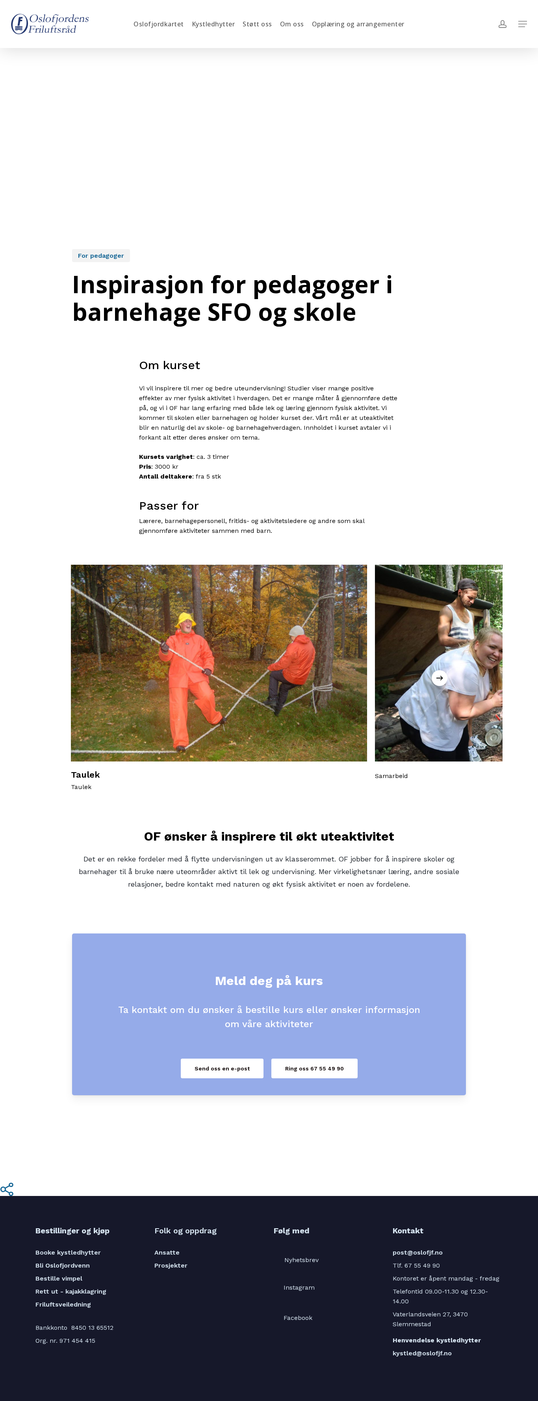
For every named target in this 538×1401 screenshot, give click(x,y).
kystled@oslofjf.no (422, 1353)
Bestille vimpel (58, 1278)
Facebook (298, 1318)
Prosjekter (170, 1265)
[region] (269, 678)
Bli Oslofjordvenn (62, 1265)
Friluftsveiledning (63, 1304)
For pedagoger (101, 255)
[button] (522, 24)
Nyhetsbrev (301, 1260)
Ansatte (167, 1252)
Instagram (299, 1287)
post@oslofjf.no (418, 1252)
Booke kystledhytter (68, 1252)
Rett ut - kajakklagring (70, 1291)
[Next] (439, 678)
